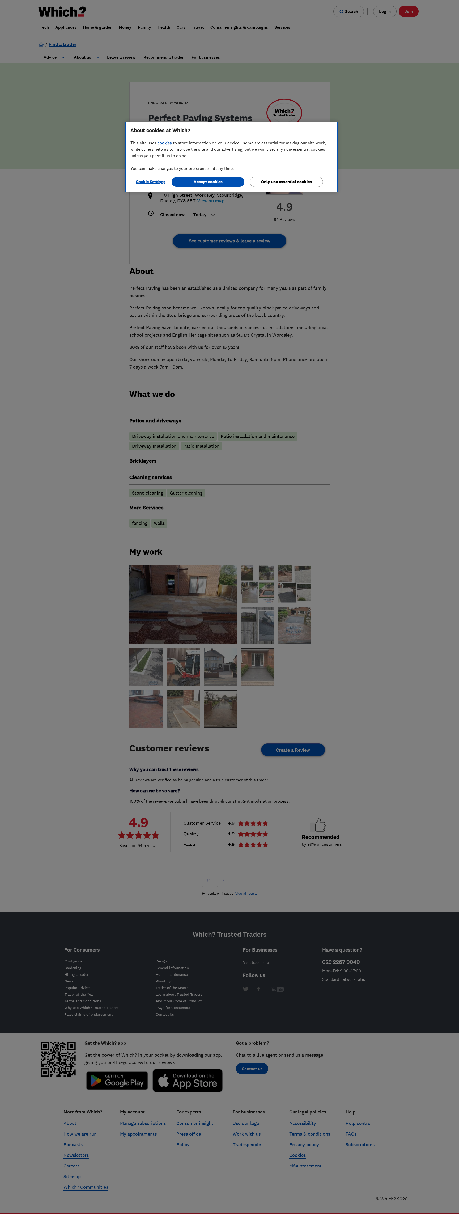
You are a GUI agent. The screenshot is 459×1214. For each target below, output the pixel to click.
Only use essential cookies (286, 182)
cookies (165, 142)
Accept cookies (208, 182)
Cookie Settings (150, 182)
